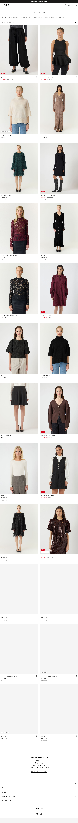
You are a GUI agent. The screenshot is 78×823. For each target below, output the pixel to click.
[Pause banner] (74, 1)
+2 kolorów (4, 500)
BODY (3, 496)
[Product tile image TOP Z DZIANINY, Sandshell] (19, 108)
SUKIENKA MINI (6, 195)
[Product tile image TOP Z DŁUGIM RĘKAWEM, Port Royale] (19, 228)
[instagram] (41, 814)
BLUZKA (3, 376)
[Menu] (2, 5)
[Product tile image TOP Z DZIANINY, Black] (59, 348)
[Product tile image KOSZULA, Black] (19, 709)
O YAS (3, 783)
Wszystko (4, 17)
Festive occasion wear (25, 17)
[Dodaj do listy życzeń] (36, 77)
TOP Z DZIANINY (6, 135)
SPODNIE (4, 77)
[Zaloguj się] (69, 5)
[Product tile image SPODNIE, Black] (19, 50)
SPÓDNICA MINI (6, 436)
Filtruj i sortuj (7, 22)
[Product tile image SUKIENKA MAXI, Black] (59, 228)
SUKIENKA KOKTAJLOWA (48, 496)
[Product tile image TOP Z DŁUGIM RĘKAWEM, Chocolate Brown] (59, 649)
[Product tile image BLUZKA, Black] (19, 348)
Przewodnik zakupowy (8, 796)
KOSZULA (4, 736)
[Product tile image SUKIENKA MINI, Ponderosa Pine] (19, 168)
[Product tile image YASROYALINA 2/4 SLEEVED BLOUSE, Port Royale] (59, 529)
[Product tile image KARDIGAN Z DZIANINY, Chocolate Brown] (59, 408)
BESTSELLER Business (8, 801)
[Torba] (76, 5)
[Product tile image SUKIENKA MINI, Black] (19, 529)
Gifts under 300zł (37, 17)
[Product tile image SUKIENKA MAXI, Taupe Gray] (59, 108)
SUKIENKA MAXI (46, 135)
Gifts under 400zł (49, 17)
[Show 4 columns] (73, 22)
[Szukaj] (65, 5)
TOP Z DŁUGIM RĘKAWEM (9, 255)
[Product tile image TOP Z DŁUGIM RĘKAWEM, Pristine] (19, 649)
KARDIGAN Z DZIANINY (48, 436)
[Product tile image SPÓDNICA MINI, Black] (19, 408)
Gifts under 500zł (60, 17)
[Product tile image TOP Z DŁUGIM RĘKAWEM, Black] (19, 288)
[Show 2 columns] (75, 22)
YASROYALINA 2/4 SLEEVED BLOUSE (52, 556)
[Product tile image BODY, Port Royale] (59, 709)
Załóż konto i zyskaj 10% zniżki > (39, 1)
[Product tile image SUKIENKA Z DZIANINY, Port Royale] (59, 589)
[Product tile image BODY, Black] (19, 589)
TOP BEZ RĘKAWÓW (47, 77)
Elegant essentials (13, 17)
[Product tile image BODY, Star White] (19, 468)
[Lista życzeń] (72, 5)
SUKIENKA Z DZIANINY (48, 195)
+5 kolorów (4, 259)
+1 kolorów (4, 139)
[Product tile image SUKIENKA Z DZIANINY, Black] (59, 168)
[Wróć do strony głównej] (6, 5)
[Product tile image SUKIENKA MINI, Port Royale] (59, 288)
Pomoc (4, 792)
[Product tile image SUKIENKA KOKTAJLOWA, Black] (59, 468)
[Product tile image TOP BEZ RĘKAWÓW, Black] (59, 50)
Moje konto (5, 788)
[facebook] (37, 814)
